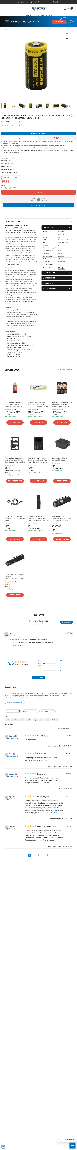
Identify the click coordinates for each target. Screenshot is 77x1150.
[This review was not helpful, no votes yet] (70, 746)
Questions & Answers (38, 621)
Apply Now (59, 22)
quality (8, 720)
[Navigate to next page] (52, 855)
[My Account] (68, 9)
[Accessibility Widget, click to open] (3, 1147)
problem (47, 720)
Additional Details (50, 288)
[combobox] (30, 711)
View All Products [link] (65, 369)
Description (12, 221)
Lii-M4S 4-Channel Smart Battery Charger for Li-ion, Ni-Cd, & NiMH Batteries (38, 460)
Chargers (49, 15)
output (35, 720)
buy (41, 720)
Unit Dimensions (49, 278)
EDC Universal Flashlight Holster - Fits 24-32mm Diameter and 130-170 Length (38, 518)
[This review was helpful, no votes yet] (66, 746)
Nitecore (9, 121)
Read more (53, 812)
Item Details (48, 228)
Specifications (49, 273)
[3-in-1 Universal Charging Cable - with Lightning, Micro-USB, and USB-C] (15, 502)
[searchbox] (11, 711)
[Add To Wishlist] (67, 34)
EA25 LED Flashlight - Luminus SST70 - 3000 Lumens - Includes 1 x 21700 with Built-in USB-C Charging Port (15, 577)
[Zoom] (36, 66)
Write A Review (38, 677)
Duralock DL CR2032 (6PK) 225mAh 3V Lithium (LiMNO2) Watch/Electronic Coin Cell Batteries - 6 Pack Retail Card (62, 404)
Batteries (28, 15)
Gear (42, 15)
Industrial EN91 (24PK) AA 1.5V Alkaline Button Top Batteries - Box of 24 (38, 404)
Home (6, 29)
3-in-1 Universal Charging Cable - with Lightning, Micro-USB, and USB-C (15, 518)
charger (22, 720)
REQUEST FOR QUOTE (38, 205)
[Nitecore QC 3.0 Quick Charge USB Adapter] (62, 443)
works (29, 720)
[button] (64, 9)
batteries (55, 720)
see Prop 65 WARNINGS (61, 268)
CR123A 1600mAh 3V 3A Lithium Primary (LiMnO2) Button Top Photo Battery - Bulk (14, 404)
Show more (9, 724)
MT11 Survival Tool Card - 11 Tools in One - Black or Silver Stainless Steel (15, 460)
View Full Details (11, 178)
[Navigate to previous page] (25, 855)
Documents (48, 283)
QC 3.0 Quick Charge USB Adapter (59, 459)
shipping (14, 720)
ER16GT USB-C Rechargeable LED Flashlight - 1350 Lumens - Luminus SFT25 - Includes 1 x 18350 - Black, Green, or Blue (62, 518)
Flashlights (36, 15)
